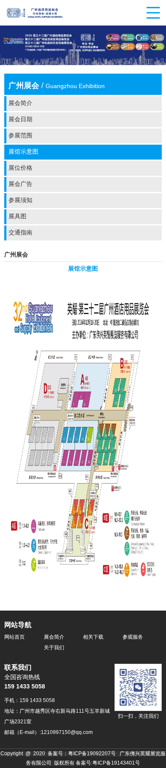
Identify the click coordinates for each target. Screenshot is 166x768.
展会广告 (20, 184)
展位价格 (20, 168)
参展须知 (20, 200)
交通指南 (20, 233)
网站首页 (14, 637)
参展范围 (20, 136)
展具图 (17, 217)
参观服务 (133, 637)
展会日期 (20, 120)
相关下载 (93, 637)
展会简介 (20, 103)
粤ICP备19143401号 (116, 763)
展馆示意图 (23, 152)
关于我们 (54, 648)
